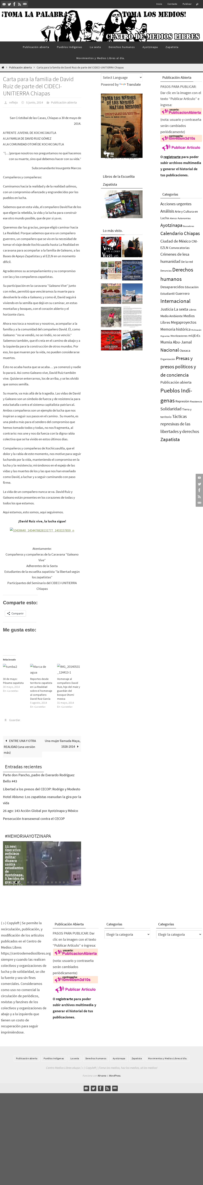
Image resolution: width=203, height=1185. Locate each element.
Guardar (14, 719)
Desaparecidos (172, 286)
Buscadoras (188, 226)
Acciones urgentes (176, 203)
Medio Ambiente (171, 316)
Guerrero (182, 293)
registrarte (172, 156)
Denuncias (165, 270)
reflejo (13, 102)
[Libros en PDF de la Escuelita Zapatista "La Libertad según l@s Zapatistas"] (132, 341)
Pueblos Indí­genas (54, 1056)
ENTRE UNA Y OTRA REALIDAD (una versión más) (20, 744)
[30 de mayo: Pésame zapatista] (14, 669)
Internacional (175, 300)
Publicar (187, 3)
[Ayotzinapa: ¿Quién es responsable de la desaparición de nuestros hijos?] (132, 318)
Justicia (166, 309)
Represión (182, 401)
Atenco (173, 218)
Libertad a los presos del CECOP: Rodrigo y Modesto (41, 786)
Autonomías (184, 218)
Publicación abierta (20, 67)
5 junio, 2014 (34, 102)
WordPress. (115, 1073)
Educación (192, 287)
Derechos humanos (95, 1056)
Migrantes (165, 336)
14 (64, 880)
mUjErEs (194, 336)
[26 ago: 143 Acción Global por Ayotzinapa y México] (111, 294)
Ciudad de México (175, 241)
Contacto (172, 3)
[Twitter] (9, 4)
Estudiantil (167, 294)
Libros (192, 309)
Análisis (167, 211)
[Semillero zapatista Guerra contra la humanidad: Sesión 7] (132, 271)
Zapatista (170, 439)
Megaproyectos (183, 322)
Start (76, 877)
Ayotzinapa (171, 225)
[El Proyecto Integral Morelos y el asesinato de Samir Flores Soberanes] (111, 271)
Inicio (159, 3)
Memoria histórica (175, 329)
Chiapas (192, 233)
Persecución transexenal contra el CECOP (34, 816)
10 (48, 880)
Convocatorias (179, 248)
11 (52, 880)
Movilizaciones (179, 336)
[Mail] (25, 4)
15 (68, 880)
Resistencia (196, 401)
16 (72, 880)
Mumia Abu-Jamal (176, 342)
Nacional (169, 350)
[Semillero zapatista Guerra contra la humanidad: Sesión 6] (111, 341)
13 (60, 880)
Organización (167, 359)
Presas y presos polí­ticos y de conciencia (178, 366)
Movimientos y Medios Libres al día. (167, 1056)
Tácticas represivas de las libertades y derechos (179, 424)
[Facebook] (14, 4)
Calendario (171, 233)
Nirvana (102, 1073)
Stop (79, 877)
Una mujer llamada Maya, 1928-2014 (62, 741)
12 (56, 880)
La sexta (181, 309)
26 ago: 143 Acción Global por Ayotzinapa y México (40, 808)
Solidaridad (170, 409)
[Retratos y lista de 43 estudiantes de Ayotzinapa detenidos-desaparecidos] (111, 248)
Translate (134, 84)
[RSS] (19, 4)
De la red (187, 262)
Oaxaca (185, 350)
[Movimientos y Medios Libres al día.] (132, 248)
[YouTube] (4, 4)
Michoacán (196, 329)
